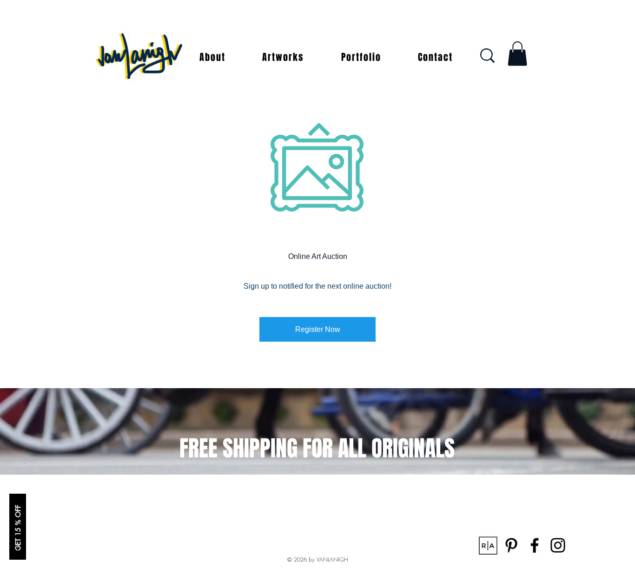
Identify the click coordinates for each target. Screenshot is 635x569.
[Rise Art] (488, 545)
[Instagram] (558, 545)
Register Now (317, 329)
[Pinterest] (511, 545)
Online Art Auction (317, 256)
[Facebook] (534, 545)
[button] (212, 57)
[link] (517, 53)
